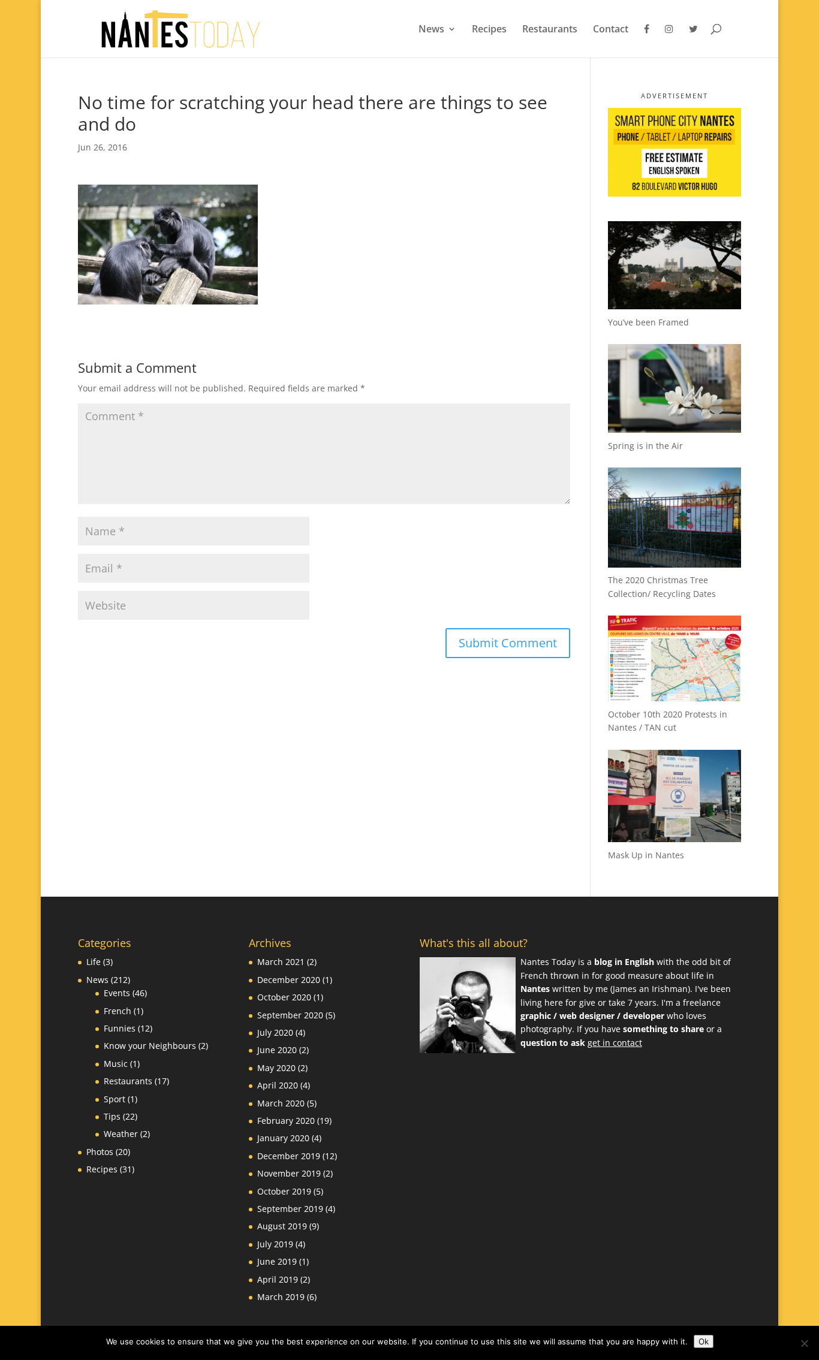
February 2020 (286, 1120)
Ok (703, 1341)
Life (93, 961)
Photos (99, 1151)
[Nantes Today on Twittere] (693, 41)
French (117, 1011)
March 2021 (281, 961)
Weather (121, 1133)
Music (116, 1063)
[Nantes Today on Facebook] (646, 41)
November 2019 (289, 1173)
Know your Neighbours (150, 1045)
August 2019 (282, 1226)
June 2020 (277, 1050)
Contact (610, 30)
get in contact (615, 1042)
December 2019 (288, 1156)
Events (117, 993)
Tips (112, 1116)
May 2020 (276, 1067)
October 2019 (284, 1191)
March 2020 (281, 1103)
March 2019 (281, 1296)
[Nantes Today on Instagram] (669, 41)
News (431, 30)
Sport (114, 1099)
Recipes (489, 30)
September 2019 (290, 1208)
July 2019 (275, 1244)
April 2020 (277, 1085)
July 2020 (275, 1032)
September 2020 (290, 1015)
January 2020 (283, 1138)
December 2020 (288, 979)
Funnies (120, 1028)
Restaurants (549, 30)
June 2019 (277, 1261)
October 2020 (284, 997)
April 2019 (277, 1279)
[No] (804, 1343)
